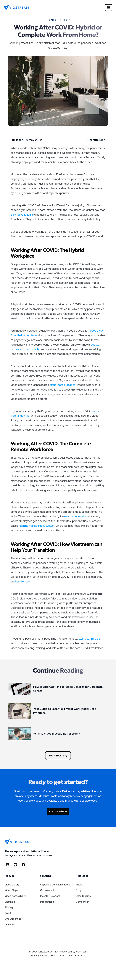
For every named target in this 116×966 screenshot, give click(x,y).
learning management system (36, 525)
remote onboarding (75, 516)
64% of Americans (22, 214)
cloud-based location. (63, 384)
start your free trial (90, 638)
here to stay (22, 581)
